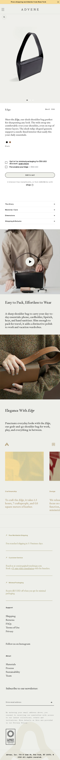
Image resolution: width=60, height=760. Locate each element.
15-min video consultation (23, 568)
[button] (54, 367)
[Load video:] (30, 261)
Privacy (9, 631)
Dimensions (30, 215)
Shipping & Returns (30, 221)
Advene (9, 754)
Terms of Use (13, 627)
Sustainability (13, 671)
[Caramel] (10, 142)
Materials (11, 664)
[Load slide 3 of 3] (32, 100)
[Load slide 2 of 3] (30, 100)
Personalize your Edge (23, 167)
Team (9, 675)
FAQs (9, 623)
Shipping (11, 616)
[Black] (6, 142)
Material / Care (30, 210)
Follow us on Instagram (18, 643)
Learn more (24, 163)
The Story (30, 204)
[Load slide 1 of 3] (27, 100)
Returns (10, 619)
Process (10, 668)
